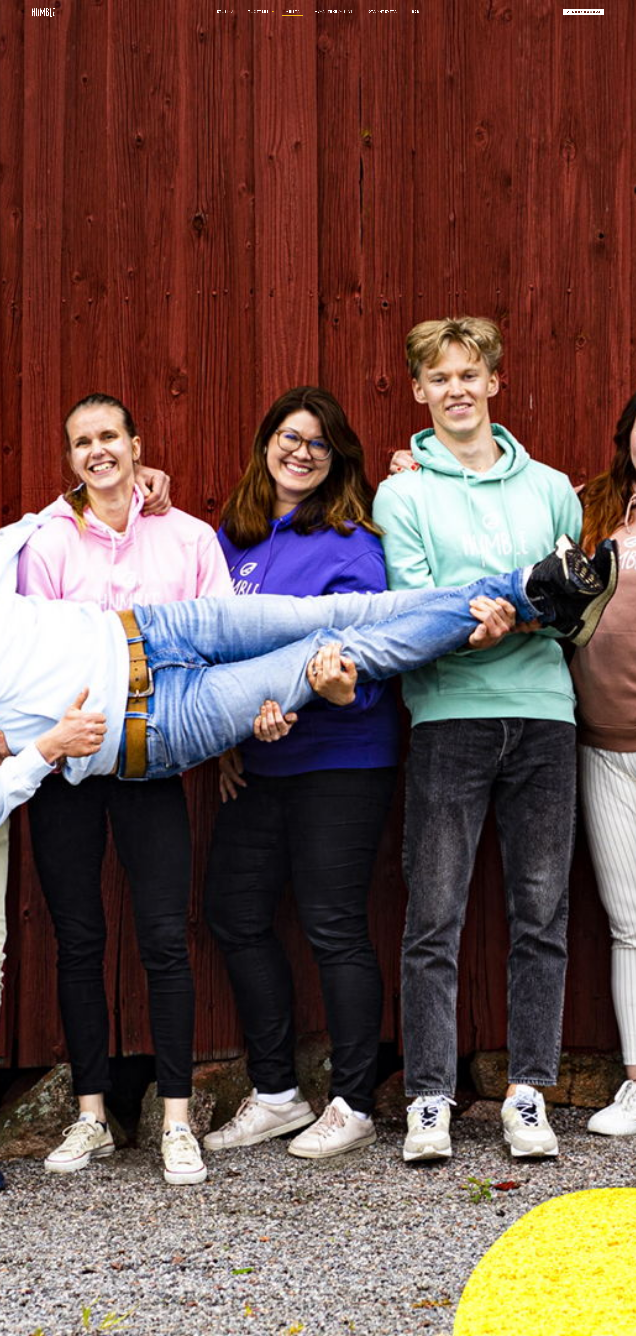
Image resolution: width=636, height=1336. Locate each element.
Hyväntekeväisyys (334, 11)
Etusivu (225, 11)
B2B (415, 11)
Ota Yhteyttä (382, 11)
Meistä (293, 11)
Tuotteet (258, 11)
